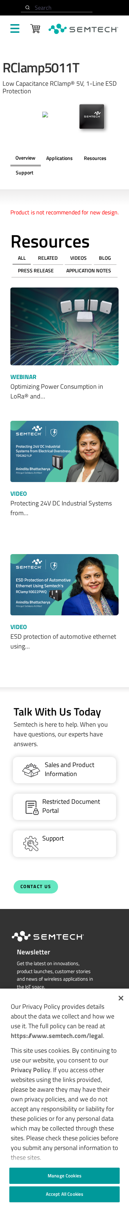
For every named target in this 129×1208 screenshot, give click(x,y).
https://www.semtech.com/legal (57, 1035)
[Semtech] (55, 943)
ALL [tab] (22, 258)
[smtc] (83, 29)
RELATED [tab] (48, 258)
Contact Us (35, 886)
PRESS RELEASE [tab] (36, 271)
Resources (95, 158)
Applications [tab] (59, 158)
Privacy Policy (30, 1070)
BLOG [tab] (105, 258)
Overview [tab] (25, 158)
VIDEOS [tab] (78, 258)
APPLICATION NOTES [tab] (88, 271)
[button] (121, 998)
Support (24, 173)
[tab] (95, 158)
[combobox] (56, 7)
